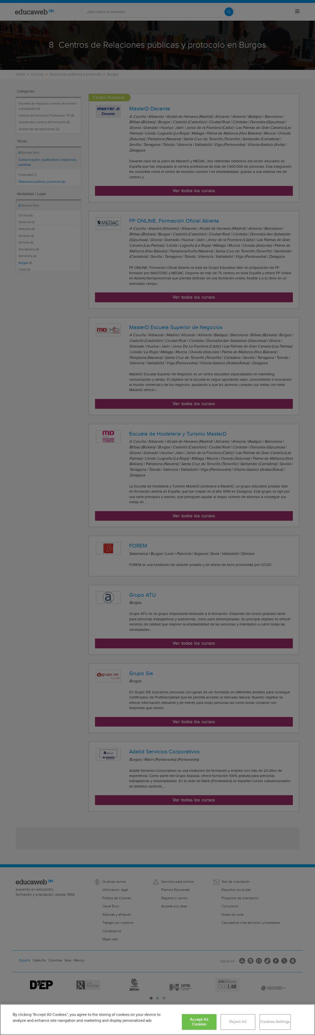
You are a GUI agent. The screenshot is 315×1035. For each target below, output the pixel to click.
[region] (157, 1019)
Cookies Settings (275, 1022)
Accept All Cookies (199, 1022)
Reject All (238, 1022)
